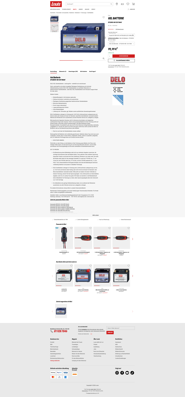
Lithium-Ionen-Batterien (83, 289)
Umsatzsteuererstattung (100, 353)
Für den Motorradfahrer (78, 358)
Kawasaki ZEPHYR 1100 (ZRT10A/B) (59, 205)
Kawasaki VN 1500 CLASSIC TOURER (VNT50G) (62, 209)
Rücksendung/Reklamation (57, 358)
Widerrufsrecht (119, 349)
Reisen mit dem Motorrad (78, 353)
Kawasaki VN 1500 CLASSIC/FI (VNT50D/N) (61, 207)
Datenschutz (118, 346)
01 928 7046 (60, 331)
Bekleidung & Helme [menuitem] (55, 9)
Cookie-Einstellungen (120, 358)
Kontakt (52, 342)
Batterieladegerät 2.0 (64, 252)
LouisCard (52, 356)
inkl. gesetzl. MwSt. (116, 65)
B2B (51, 344)
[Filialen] (116, 4)
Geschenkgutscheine (55, 353)
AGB (116, 344)
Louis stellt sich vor (98, 342)
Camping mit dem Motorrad (79, 360)
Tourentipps (75, 344)
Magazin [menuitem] (87, 9)
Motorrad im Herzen (77, 351)
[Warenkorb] (133, 4)
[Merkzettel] (127, 4)
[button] (111, 4)
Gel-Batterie (64, 289)
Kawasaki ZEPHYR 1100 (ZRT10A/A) (59, 204)
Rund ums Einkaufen (99, 351)
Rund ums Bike (76, 356)
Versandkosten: (111, 66)
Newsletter (53, 351)
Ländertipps (75, 346)
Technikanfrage (54, 346)
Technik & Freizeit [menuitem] (66, 9)
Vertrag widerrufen (55, 360)
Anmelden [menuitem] (132, 9)
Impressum (118, 342)
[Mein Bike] (122, 4)
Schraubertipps (76, 349)
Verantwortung (97, 356)
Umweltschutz (118, 356)
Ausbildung (96, 346)
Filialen (95, 344)
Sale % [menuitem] (74, 9)
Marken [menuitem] (81, 9)
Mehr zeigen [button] (95, 215)
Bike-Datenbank (54, 349)
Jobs (95, 349)
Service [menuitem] (93, 9)
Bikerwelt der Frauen (77, 342)
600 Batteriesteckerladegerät (83, 252)
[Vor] (104, 38)
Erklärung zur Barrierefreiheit (122, 353)
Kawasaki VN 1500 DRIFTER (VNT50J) (60, 210)
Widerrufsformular (120, 351)
